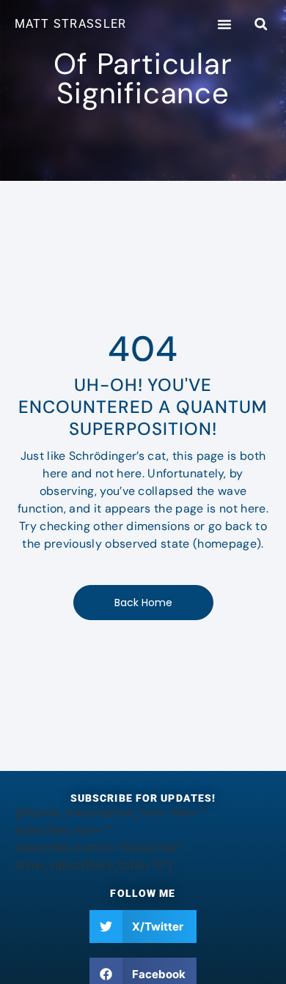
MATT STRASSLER (71, 24)
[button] (224, 24)
